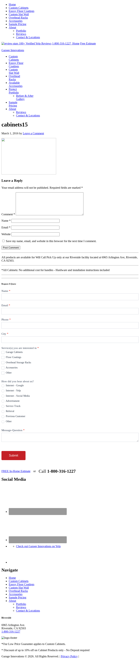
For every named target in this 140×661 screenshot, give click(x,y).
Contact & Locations (28, 37)
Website (6, 234)
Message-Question (13, 430)
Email (5, 227)
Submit (13, 455)
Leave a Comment (33, 133)
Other (8, 372)
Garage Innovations (12, 50)
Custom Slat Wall (19, 14)
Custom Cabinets (18, 7)
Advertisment (12, 401)
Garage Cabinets (14, 352)
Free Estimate (88, 43)
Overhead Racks (18, 17)
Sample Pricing (17, 24)
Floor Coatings (13, 357)
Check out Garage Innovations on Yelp (38, 546)
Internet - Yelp (13, 390)
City (4, 333)
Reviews (21, 34)
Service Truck (12, 406)
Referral (9, 411)
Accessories (15, 20)
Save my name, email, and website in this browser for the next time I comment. (51, 241)
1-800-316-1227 (62, 43)
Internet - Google (14, 385)
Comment (8, 214)
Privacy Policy (69, 656)
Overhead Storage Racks (18, 362)
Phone (6, 319)
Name (6, 220)
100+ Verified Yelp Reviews (34, 43)
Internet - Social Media (17, 395)
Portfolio (21, 30)
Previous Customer (15, 416)
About (12, 27)
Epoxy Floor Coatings (21, 11)
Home (12, 4)
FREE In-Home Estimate (15, 471)
